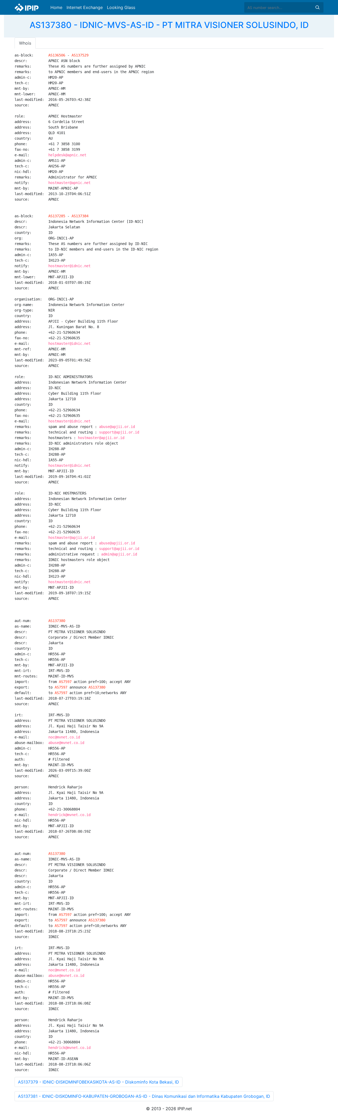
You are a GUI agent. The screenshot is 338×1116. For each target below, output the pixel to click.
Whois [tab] (25, 43)
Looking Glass (121, 7)
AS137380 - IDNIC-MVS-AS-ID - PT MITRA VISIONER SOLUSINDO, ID (169, 25)
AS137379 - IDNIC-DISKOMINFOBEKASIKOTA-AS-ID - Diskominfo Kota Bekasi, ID (98, 1082)
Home (56, 7)
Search (317, 7)
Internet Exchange (85, 7)
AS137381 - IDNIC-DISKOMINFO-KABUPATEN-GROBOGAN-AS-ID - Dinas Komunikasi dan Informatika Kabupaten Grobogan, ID (144, 1096)
